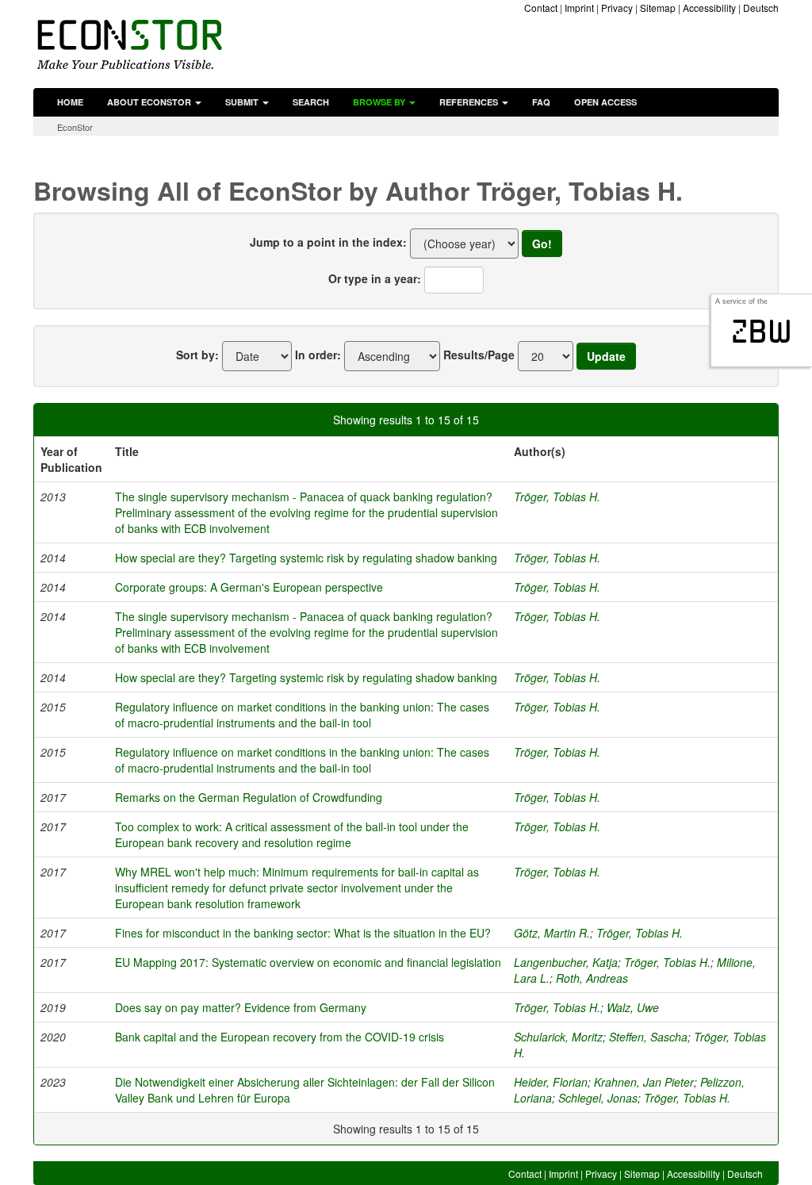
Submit (243, 102)
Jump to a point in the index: (328, 242)
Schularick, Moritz (558, 1037)
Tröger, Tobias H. (557, 496)
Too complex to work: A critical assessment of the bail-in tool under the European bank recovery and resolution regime (292, 834)
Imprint (579, 7)
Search (311, 102)
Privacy (617, 7)
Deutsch (761, 7)
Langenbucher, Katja (566, 962)
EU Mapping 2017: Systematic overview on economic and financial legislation (308, 962)
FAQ (541, 102)
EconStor (75, 127)
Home (70, 102)
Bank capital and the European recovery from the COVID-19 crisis (279, 1037)
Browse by (380, 102)
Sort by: (197, 354)
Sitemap (658, 7)
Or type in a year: (374, 278)
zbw (761, 331)
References (469, 102)
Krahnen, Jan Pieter (644, 1082)
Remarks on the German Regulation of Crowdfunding (248, 797)
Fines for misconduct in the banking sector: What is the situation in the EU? (303, 933)
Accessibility (709, 7)
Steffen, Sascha (648, 1037)
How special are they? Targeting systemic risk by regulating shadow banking (306, 558)
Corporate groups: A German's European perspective (249, 587)
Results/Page (479, 354)
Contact (540, 7)
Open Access (605, 102)
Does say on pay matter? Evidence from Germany (240, 1007)
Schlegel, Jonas (598, 1098)
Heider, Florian (551, 1082)
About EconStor (150, 102)
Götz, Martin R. (552, 933)
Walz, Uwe (633, 1007)
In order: (318, 354)
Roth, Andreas (592, 978)
